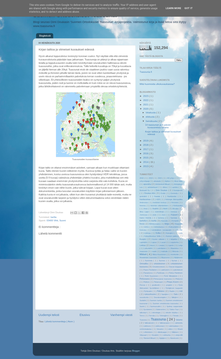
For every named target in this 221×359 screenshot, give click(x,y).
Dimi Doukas (162, 190)
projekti (169, 285)
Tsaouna (143, 320)
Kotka (158, 233)
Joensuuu (144, 215)
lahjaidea (174, 239)
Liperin (171, 245)
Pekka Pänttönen (175, 273)
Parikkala (161, 273)
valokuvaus (160, 326)
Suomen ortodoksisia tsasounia (166, 303)
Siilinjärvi (175, 297)
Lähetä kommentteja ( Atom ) (59, 321)
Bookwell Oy (145, 190)
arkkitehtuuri (153, 187)
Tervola (152, 316)
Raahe (172, 291)
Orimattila (144, 264)
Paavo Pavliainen (151, 270)
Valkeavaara (165, 323)
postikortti (156, 285)
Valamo (179, 320)
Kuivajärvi (170, 233)
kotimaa (147, 233)
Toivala (176, 316)
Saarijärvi (165, 294)
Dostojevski (177, 190)
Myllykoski (178, 257)
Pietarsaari (158, 282)
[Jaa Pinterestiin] (86, 212)
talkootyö (144, 313)
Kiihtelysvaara (155, 224)
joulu (155, 215)
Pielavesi (179, 279)
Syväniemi (148, 309)
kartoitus (144, 221)
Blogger (136, 351)
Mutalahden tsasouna (148, 257)
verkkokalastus (146, 329)
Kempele (175, 221)
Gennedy (175, 193)
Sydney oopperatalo (174, 306)
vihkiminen (148, 332)
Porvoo (143, 285)
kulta (180, 233)
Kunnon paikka (172, 236)
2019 (146, 141)
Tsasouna (159, 319)
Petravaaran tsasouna (163, 279)
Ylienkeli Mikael (149, 338)
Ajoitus (168, 181)
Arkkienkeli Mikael (162, 184)
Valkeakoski (149, 323)
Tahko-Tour (174, 309)
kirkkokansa (159, 227)
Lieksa (143, 245)
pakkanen (165, 270)
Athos (165, 187)
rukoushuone (150, 294)
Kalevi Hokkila (146, 218)
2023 (146, 96)
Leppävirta (174, 242)
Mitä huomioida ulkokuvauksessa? (157, 84)
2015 (146, 158)
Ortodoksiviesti (158, 267)
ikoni (165, 209)
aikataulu (157, 181)
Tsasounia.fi (146, 72)
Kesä (142, 224)
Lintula (162, 245)
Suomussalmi (155, 306)
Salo (176, 294)
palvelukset (178, 270)
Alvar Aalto (178, 181)
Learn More (173, 8)
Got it (188, 8)
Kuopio (143, 239)
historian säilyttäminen (159, 206)
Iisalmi (156, 209)
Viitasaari (143, 335)
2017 (146, 149)
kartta (53, 217)
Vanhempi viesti (121, 315)
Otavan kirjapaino (175, 267)
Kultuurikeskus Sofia (152, 236)
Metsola (175, 251)
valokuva (147, 326)
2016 (146, 153)
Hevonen (175, 202)
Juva (164, 215)
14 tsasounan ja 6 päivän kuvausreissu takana (158, 126)
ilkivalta (176, 209)
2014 (146, 162)
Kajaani (175, 215)
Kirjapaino (178, 224)
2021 (146, 104)
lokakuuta (151, 112)
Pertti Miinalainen (171, 276)
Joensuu (174, 212)
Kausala (164, 221)
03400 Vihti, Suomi (56, 220)
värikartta (167, 335)
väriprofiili (178, 335)
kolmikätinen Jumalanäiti (162, 230)
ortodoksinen (160, 264)
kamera (161, 218)
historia (143, 206)
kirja (167, 224)
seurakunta (144, 297)
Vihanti (179, 329)
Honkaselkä (177, 206)
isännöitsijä (160, 212)
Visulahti (155, 335)
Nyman (174, 261)
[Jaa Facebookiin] (83, 212)
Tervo (142, 316)
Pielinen (147, 282)
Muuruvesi (165, 257)
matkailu (164, 251)
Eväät (163, 193)
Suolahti (143, 300)
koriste (179, 230)
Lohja (180, 245)
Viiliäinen (175, 332)
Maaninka (175, 248)
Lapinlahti (144, 242)
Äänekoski (174, 338)
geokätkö (144, 196)
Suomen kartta (156, 300)
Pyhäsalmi (148, 291)
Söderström (161, 309)
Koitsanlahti (174, 227)
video (170, 329)
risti (180, 291)
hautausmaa (145, 199)
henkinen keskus (160, 202)
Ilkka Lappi (145, 212)
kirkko (147, 227)
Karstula (174, 218)
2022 (146, 100)
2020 (146, 109)
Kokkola (143, 230)
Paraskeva (148, 273)
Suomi (142, 306)
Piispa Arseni (173, 282)
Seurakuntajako (160, 297)
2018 (146, 145)
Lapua (154, 242)
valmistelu (178, 323)
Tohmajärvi (164, 316)
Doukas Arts (150, 193)
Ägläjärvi (162, 338)
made (154, 251)
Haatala (157, 196)
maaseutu (144, 251)
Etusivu (85, 315)
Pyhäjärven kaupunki (174, 288)
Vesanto (160, 329)
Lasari (163, 242)
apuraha (147, 184)
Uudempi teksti (49, 315)
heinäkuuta (152, 121)
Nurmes (162, 261)
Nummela (149, 261)
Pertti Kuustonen (152, 276)
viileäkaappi (162, 332)
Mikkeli (143, 254)
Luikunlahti (148, 248)
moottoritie (175, 254)
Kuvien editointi (158, 239)
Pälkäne (161, 291)
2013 (146, 166)
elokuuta (150, 117)
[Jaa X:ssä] (79, 212)
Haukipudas (172, 196)
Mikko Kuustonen (159, 254)
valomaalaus (174, 326)
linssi (152, 245)
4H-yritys (171, 178)
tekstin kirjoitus (172, 313)
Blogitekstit (45, 35)
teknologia (156, 313)
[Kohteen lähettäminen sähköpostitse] (71, 212)
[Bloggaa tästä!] (75, 212)
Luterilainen (161, 248)
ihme (146, 209)
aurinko (175, 187)
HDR (158, 199)
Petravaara (145, 279)
